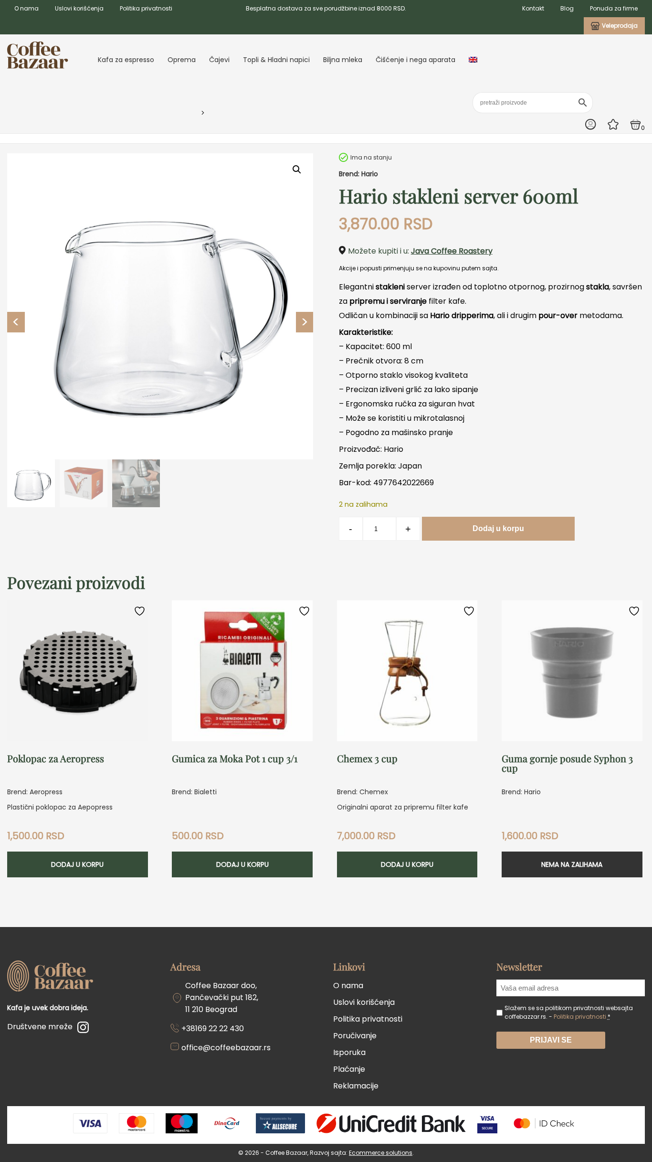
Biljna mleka (342, 59)
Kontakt (533, 8)
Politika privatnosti (146, 8)
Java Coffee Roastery (452, 250)
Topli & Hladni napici (276, 59)
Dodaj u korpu (498, 528)
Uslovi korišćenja (79, 8)
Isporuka (349, 1052)
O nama (26, 8)
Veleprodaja (620, 25)
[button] (296, 169)
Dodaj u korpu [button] (77, 864)
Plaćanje (349, 1069)
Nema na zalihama (571, 864)
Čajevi (219, 59)
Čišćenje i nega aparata (415, 59)
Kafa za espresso (126, 59)
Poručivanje (355, 1035)
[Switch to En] (473, 59)
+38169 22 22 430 (212, 1028)
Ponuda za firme (614, 8)
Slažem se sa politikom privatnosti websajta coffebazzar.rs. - (569, 1012)
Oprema (182, 59)
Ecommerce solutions (380, 1153)
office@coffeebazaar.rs (226, 1047)
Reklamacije (356, 1085)
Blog (567, 8)
